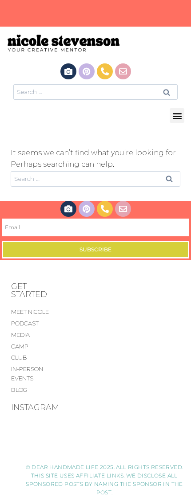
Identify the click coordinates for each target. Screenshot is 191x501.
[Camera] (68, 71)
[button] (177, 115)
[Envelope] (123, 71)
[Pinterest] (87, 71)
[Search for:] (95, 91)
